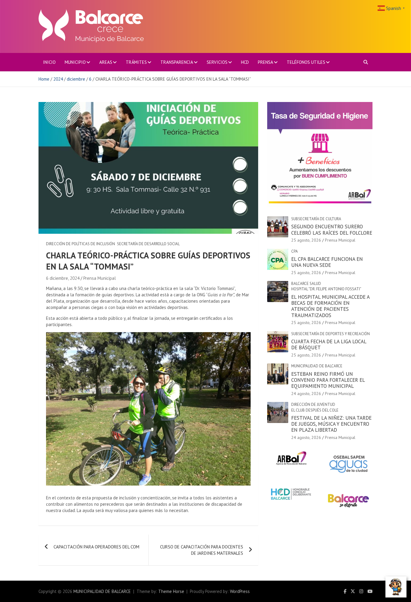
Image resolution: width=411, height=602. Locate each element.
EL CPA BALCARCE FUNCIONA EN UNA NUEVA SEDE (327, 262)
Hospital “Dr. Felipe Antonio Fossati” (326, 289)
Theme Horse (171, 591)
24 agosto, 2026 (306, 393)
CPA (294, 251)
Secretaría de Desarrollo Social (148, 243)
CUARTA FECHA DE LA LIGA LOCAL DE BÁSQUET (328, 344)
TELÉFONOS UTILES (306, 62)
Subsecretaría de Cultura (316, 218)
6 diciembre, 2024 (62, 278)
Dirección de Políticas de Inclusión (80, 243)
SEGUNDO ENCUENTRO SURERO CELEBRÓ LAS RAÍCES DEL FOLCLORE (331, 229)
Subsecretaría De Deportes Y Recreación (330, 333)
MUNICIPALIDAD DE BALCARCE (102, 591)
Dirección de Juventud (313, 404)
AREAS (105, 62)
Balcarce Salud (306, 283)
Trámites (136, 62)
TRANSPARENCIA (176, 62)
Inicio (49, 62)
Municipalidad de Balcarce (316, 366)
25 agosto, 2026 (306, 240)
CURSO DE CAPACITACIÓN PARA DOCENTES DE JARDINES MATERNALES (201, 550)
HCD (245, 62)
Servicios (217, 62)
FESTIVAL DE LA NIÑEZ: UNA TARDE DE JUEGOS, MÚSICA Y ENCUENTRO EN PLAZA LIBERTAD (331, 424)
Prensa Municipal (99, 278)
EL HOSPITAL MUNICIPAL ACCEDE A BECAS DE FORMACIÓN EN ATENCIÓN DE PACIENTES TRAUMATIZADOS (330, 306)
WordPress (240, 591)
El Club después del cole (314, 410)
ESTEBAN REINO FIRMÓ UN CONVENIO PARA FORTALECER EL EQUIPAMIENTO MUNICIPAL (328, 380)
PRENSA (265, 62)
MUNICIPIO (75, 62)
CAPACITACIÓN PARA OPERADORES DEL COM (96, 547)
